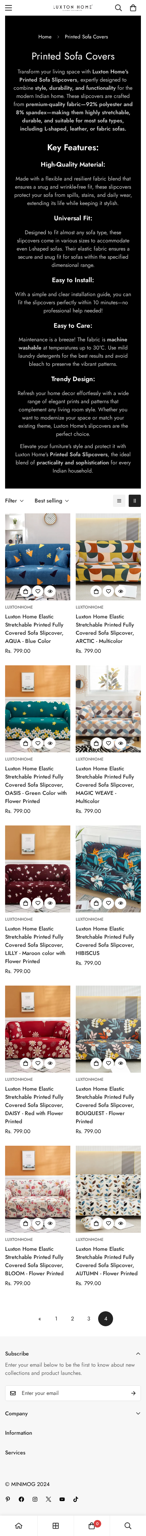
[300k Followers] (21, 1499)
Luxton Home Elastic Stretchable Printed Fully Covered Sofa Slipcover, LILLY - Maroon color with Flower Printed (35, 945)
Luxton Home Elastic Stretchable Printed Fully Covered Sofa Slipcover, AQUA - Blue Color (34, 629)
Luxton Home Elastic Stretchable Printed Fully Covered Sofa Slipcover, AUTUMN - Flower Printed (107, 1261)
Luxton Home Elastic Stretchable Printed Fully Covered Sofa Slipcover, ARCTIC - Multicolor (105, 629)
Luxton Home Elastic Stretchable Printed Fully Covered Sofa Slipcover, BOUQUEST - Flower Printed (105, 1105)
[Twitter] (48, 1499)
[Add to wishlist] (37, 591)
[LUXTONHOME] (73, 7)
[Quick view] (50, 591)
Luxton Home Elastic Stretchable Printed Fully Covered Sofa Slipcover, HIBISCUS (105, 941)
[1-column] (119, 501)
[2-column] (135, 501)
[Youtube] (62, 1499)
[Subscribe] (133, 1393)
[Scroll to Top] (134, 1500)
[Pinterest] (8, 1499)
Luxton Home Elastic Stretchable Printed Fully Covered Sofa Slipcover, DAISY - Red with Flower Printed (34, 1105)
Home (45, 36)
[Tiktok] (75, 1499)
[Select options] (25, 591)
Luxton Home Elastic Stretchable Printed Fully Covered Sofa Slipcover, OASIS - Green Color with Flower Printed (36, 785)
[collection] (55, 1525)
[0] (133, 8)
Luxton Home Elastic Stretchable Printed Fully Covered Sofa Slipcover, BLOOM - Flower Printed (34, 1261)
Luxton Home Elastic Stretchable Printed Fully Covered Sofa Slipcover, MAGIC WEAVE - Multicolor (105, 785)
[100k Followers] (35, 1499)
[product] (19, 1526)
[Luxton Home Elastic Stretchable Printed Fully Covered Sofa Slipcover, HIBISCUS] (108, 868)
